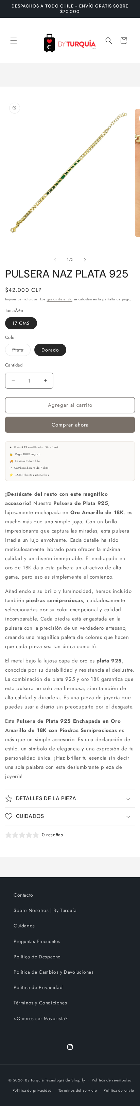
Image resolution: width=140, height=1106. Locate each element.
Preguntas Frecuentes (37, 941)
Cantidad (13, 365)
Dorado (50, 349)
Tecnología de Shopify (65, 1080)
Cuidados (24, 925)
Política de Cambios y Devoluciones (53, 972)
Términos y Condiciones (40, 1002)
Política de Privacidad (38, 987)
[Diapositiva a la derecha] (84, 259)
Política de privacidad (32, 1090)
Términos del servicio (77, 1090)
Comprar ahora (70, 425)
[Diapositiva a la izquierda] (55, 259)
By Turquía (34, 1080)
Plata (21, 351)
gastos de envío (60, 299)
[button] (13, 40)
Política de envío (119, 1090)
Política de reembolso (112, 1080)
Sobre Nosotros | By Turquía (45, 910)
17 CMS (21, 323)
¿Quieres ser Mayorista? (41, 1018)
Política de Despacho (37, 956)
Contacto (23, 895)
